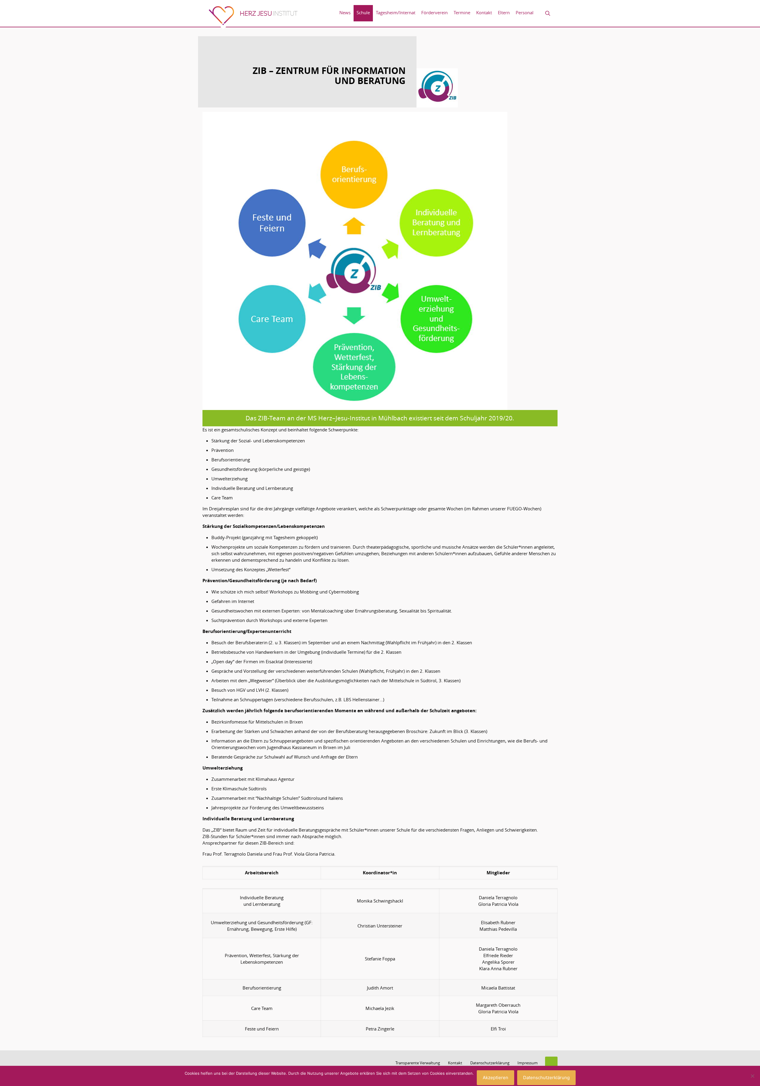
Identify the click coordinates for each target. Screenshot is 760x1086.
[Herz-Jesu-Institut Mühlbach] (252, 17)
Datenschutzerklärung (489, 1063)
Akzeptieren (495, 1077)
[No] (753, 1076)
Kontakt (455, 1063)
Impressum (527, 1063)
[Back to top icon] (551, 1063)
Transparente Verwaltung (417, 1063)
